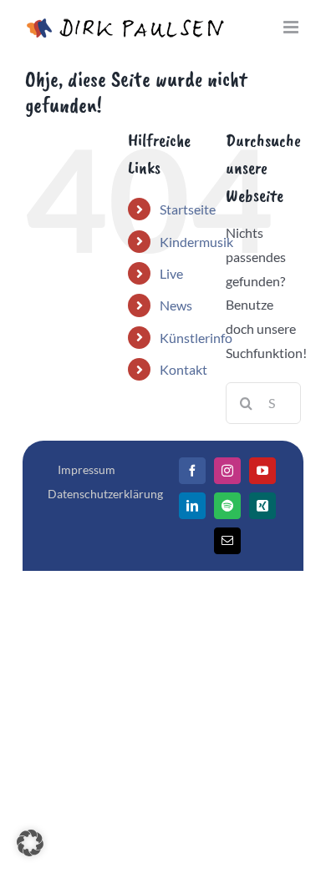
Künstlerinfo (196, 338)
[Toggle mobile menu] (292, 27)
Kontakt (183, 369)
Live (171, 273)
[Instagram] (227, 470)
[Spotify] (227, 505)
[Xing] (262, 505)
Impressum (86, 469)
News (176, 305)
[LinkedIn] (192, 505)
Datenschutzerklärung (105, 494)
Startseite (188, 209)
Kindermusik (196, 242)
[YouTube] (262, 470)
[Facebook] (192, 470)
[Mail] (227, 540)
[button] (30, 843)
